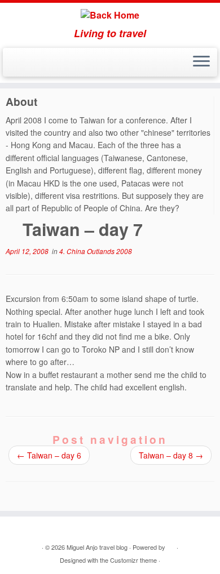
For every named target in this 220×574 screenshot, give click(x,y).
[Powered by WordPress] (171, 545)
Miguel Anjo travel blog (97, 546)
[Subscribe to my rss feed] (12, 66)
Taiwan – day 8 (171, 455)
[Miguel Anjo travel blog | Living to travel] (110, 15)
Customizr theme (133, 559)
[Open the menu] (201, 62)
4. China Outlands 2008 (95, 251)
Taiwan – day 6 (49, 455)
